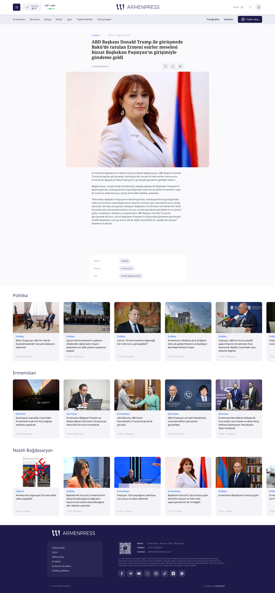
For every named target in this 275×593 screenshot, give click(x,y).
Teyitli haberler (85, 19)
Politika (124, 261)
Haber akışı (252, 19)
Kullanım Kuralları (61, 566)
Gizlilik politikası (60, 570)
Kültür (59, 19)
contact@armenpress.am (159, 551)
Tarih (54, 552)
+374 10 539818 (154, 547)
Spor (69, 19)
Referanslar (58, 556)
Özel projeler (104, 19)
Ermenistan (19, 19)
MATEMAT (220, 586)
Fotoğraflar (213, 19)
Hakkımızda (58, 547)
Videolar (228, 19)
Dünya (47, 19)
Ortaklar (56, 561)
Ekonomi (35, 19)
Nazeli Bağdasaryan (131, 275)
